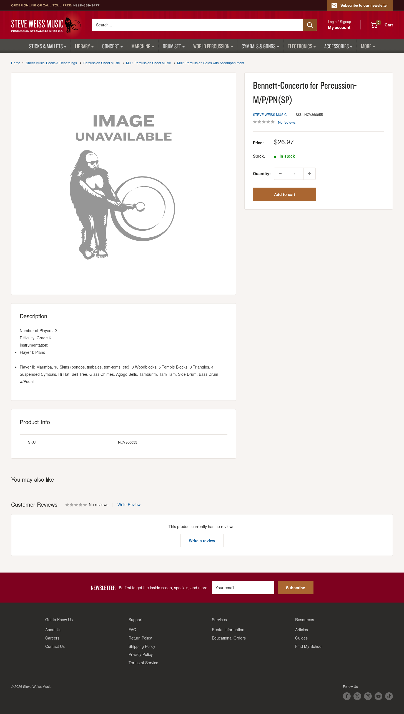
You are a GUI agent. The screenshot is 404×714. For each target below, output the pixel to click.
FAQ (132, 629)
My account (339, 27)
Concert (110, 46)
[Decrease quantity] (280, 173)
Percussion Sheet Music (101, 62)
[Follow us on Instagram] (368, 696)
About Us (53, 629)
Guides (301, 638)
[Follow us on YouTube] (378, 696)
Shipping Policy (142, 646)
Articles (301, 629)
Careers (52, 638)
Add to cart (284, 194)
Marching (140, 46)
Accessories (336, 46)
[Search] (310, 25)
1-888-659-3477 (86, 5)
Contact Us (55, 646)
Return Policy (140, 638)
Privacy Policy (141, 654)
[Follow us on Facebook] (347, 696)
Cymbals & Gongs (258, 46)
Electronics (300, 46)
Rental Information (228, 629)
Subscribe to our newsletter (364, 5)
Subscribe (295, 587)
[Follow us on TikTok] (389, 696)
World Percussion (211, 46)
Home (15, 62)
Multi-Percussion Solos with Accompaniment (210, 62)
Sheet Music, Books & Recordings (51, 62)
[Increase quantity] (309, 173)
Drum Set (172, 46)
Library (82, 46)
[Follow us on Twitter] (357, 696)
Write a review (202, 540)
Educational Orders (229, 638)
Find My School (308, 646)
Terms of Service (143, 662)
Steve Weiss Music (270, 114)
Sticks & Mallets (46, 46)
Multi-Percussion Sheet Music (148, 62)
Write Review (128, 504)
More (366, 46)
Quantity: (262, 173)
